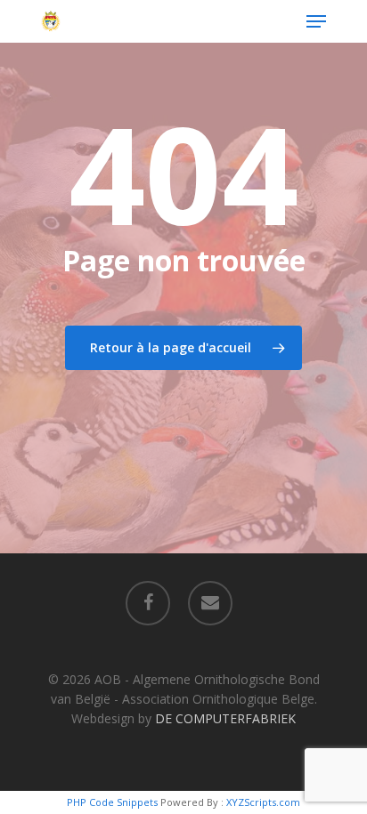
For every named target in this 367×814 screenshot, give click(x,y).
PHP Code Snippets (112, 802)
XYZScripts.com (263, 802)
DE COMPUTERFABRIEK (225, 718)
